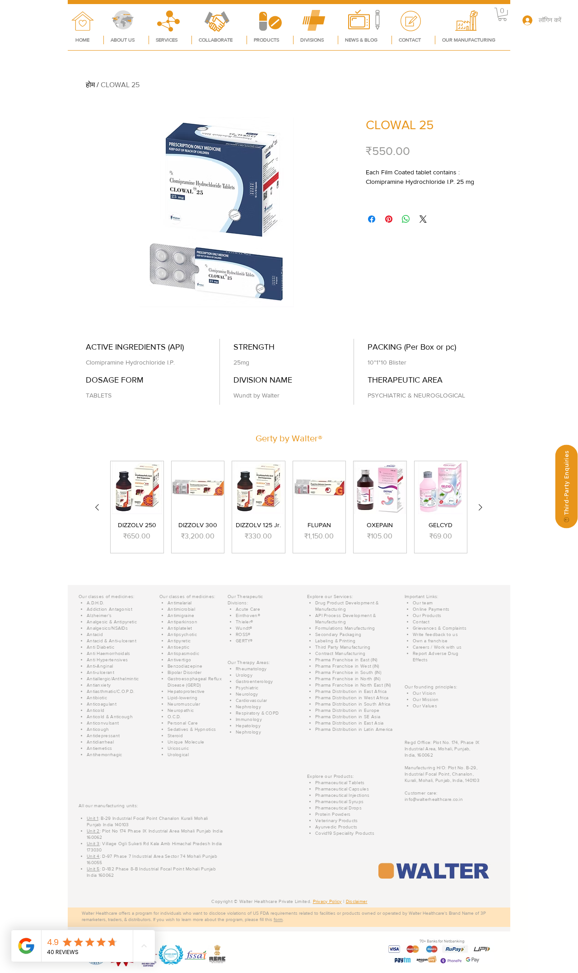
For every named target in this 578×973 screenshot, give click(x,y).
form (278, 919)
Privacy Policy (327, 901)
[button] (502, 14)
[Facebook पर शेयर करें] (371, 219)
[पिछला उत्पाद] (97, 507)
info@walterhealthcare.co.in (434, 799)
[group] (289, 507)
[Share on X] (423, 219)
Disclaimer (357, 901)
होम (90, 85)
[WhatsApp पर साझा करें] (406, 219)
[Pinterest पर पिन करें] (388, 219)
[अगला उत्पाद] (480, 507)
